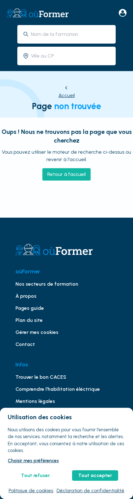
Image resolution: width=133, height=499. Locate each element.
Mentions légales (35, 401)
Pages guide (29, 308)
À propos (25, 296)
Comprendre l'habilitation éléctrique (57, 389)
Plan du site (29, 320)
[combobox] (71, 34)
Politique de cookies (31, 490)
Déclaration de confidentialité (90, 490)
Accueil (66, 95)
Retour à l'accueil (66, 174)
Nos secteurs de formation (46, 284)
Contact (25, 344)
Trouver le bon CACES (40, 377)
